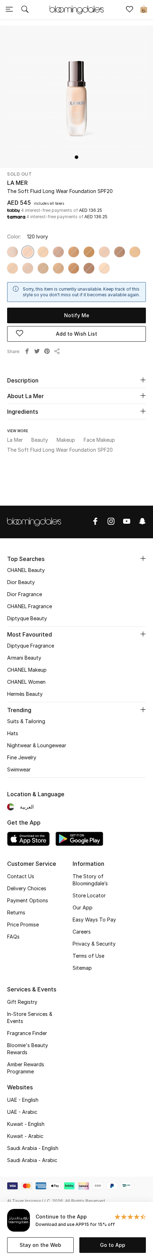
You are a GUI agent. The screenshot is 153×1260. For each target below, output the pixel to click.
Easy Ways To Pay (94, 920)
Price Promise (23, 924)
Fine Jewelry (21, 757)
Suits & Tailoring (26, 721)
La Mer (17, 182)
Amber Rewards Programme (25, 1067)
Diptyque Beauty (27, 618)
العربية (27, 807)
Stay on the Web (40, 1245)
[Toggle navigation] (9, 9)
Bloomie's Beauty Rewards (27, 1048)
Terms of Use (88, 956)
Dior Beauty (21, 582)
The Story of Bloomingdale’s (90, 879)
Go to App (112, 1245)
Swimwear (19, 769)
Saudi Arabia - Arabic (32, 1160)
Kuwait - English (25, 1124)
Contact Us (20, 876)
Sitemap (82, 968)
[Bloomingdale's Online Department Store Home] (76, 9)
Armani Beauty (24, 658)
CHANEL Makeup (27, 670)
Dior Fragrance (24, 594)
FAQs (13, 937)
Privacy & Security (94, 944)
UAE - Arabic (22, 1112)
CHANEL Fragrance (29, 606)
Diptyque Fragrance (30, 646)
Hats (12, 733)
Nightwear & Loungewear (36, 745)
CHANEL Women (26, 682)
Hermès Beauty (25, 694)
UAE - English (22, 1100)
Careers (82, 932)
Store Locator (89, 895)
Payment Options (27, 900)
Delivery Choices (26, 888)
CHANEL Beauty (26, 570)
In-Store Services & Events (29, 1017)
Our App (83, 907)
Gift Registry (22, 1002)
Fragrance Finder (27, 1033)
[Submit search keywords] (24, 9)
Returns (16, 912)
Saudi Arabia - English (32, 1148)
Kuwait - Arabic (25, 1136)
